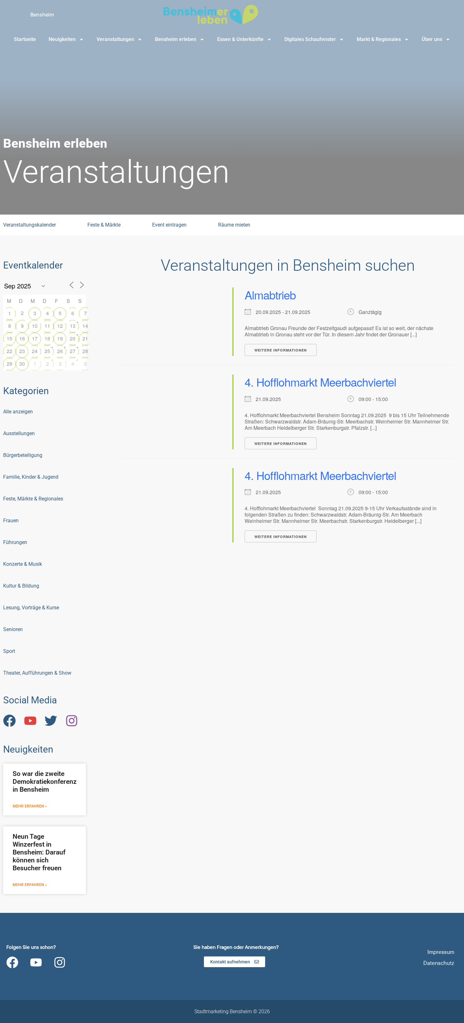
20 (72, 338)
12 (60, 325)
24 (35, 351)
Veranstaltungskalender (29, 225)
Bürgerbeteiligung (22, 455)
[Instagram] (60, 962)
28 (85, 351)
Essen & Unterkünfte (240, 39)
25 (47, 351)
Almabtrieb (270, 295)
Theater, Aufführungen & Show (37, 673)
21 (85, 338)
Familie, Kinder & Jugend (30, 477)
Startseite (25, 39)
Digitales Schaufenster (310, 39)
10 (35, 325)
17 (35, 338)
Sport (9, 651)
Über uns (432, 39)
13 (72, 325)
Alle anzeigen (18, 412)
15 (9, 338)
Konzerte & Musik (22, 564)
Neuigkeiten (62, 39)
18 (47, 338)
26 (60, 351)
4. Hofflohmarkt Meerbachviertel (320, 382)
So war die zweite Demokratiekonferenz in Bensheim (45, 781)
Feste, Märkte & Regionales (33, 499)
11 (47, 325)
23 (22, 351)
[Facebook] (12, 962)
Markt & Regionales (379, 39)
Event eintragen (169, 225)
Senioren (13, 629)
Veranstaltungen (115, 39)
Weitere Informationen (280, 350)
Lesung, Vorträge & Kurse (31, 608)
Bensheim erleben (175, 39)
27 (72, 351)
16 (22, 338)
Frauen (11, 520)
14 (85, 325)
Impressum (440, 952)
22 (9, 351)
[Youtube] (36, 962)
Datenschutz (438, 963)
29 (9, 363)
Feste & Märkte (104, 225)
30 (22, 363)
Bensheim (42, 14)
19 (60, 338)
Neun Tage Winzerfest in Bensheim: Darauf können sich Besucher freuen (39, 852)
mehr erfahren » (30, 806)
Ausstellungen (19, 433)
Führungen (15, 542)
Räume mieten (234, 225)
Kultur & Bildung (21, 586)
